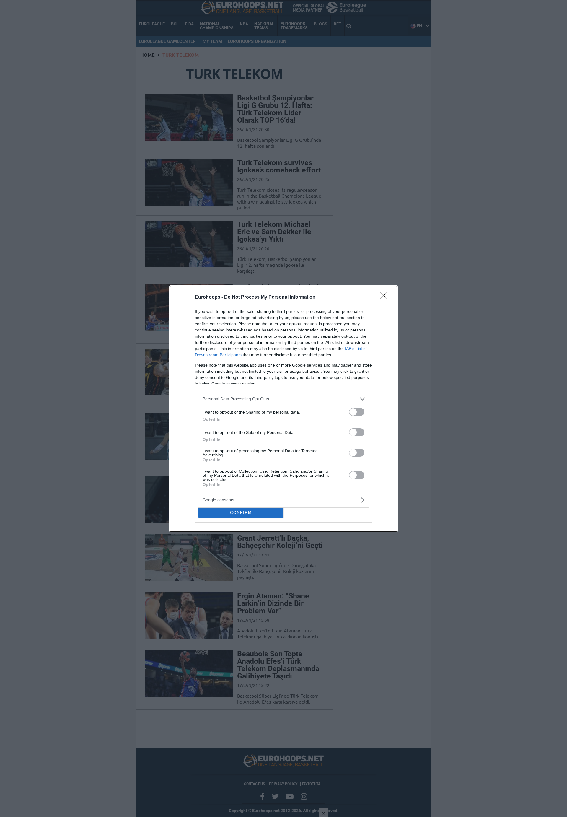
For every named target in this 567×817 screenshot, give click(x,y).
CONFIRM (241, 512)
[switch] (356, 412)
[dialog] (283, 408)
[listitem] (283, 399)
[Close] (385, 297)
